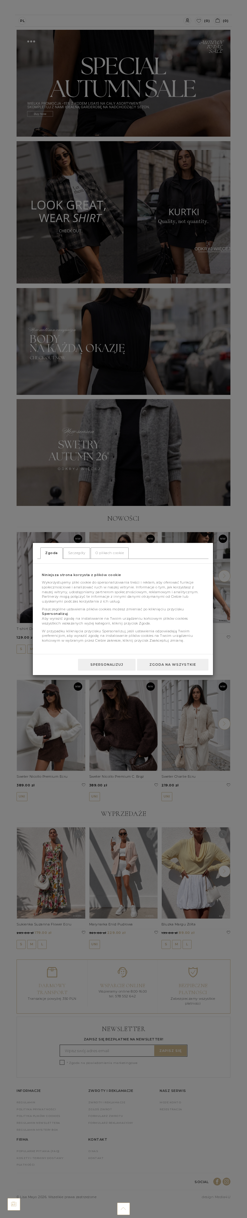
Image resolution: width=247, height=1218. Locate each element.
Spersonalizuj (106, 664)
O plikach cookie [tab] (109, 553)
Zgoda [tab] (51, 553)
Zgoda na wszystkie (172, 664)
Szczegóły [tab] (77, 553)
